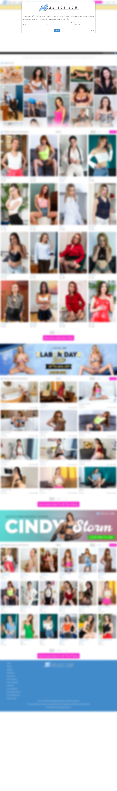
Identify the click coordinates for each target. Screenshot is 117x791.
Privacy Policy (75, 24)
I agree (57, 31)
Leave (92, 30)
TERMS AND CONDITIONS (86, 18)
